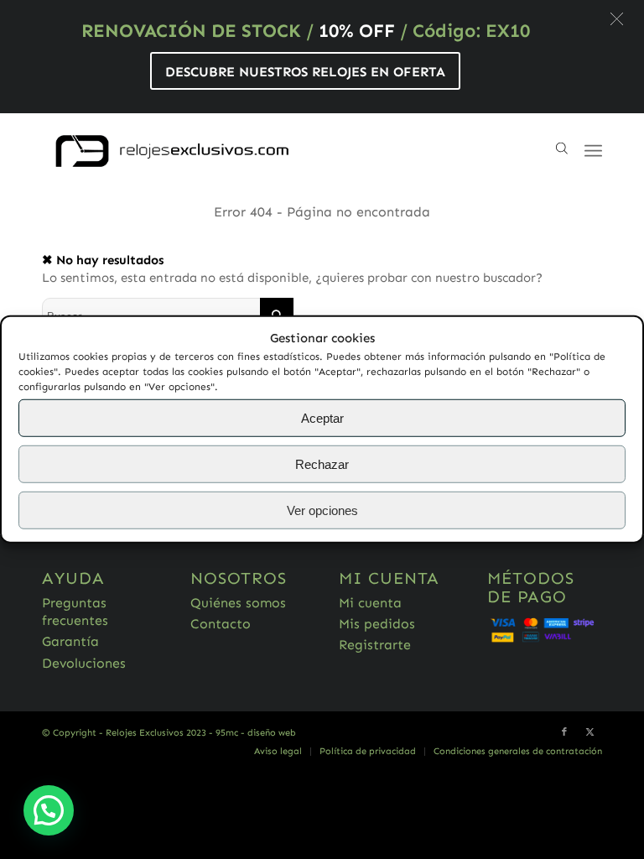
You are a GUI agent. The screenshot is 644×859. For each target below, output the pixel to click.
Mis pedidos (377, 624)
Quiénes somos (238, 603)
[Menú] (593, 151)
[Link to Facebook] (564, 732)
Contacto (220, 624)
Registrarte (375, 645)
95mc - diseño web (256, 732)
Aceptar (322, 418)
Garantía (70, 641)
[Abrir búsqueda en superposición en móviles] (562, 151)
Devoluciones (84, 663)
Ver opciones (322, 510)
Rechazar (322, 464)
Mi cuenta (370, 603)
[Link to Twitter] (589, 732)
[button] (616, 18)
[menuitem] (278, 751)
